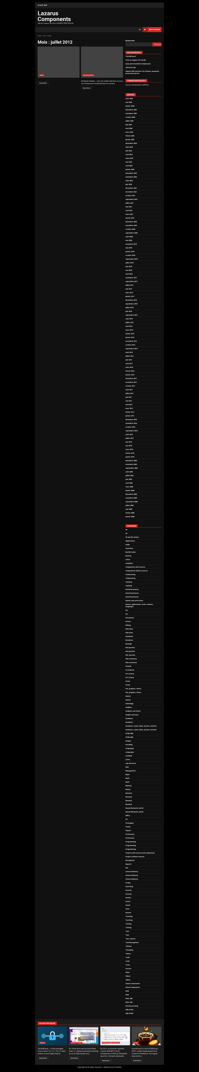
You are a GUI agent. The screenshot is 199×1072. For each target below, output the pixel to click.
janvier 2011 (130, 416)
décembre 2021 (131, 188)
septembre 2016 (132, 304)
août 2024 (129, 147)
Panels (128, 827)
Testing (128, 924)
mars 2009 (129, 487)
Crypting (129, 582)
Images (128, 741)
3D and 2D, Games (132, 537)
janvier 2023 (130, 169)
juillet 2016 (129, 307)
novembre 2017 (131, 278)
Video (128, 972)
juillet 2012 (129, 356)
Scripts (128, 883)
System (128, 913)
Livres (128, 759)
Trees (128, 965)
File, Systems (130, 655)
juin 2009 (129, 479)
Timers (128, 954)
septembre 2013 (132, 315)
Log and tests (131, 763)
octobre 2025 (130, 117)
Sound (41, 75)
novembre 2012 (131, 341)
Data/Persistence (88, 75)
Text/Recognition (132, 942)
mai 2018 (129, 270)
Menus (128, 789)
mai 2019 (129, 248)
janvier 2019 (130, 251)
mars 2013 (129, 330)
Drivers (128, 621)
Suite (127, 909)
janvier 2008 (130, 517)
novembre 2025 (131, 113)
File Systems (130, 648)
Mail (127, 767)
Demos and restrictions (134, 601)
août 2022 (129, 181)
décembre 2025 (131, 110)
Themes (129, 946)
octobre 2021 (130, 196)
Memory (129, 786)
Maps (128, 774)
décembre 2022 (131, 173)
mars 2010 (129, 449)
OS (126, 819)
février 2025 (130, 136)
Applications (130, 541)
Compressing (130, 574)
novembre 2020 (131, 225)
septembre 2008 (132, 502)
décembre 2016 (131, 300)
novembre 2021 (131, 192)
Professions (130, 834)
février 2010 (130, 453)
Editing (128, 625)
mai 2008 (129, 509)
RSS (127, 868)
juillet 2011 (129, 393)
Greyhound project (102, 62)
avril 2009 (129, 483)
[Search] (140, 30)
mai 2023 (129, 162)
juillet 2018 (129, 263)
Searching (129, 886)
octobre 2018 (130, 255)
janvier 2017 (130, 296)
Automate (129, 548)
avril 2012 (129, 363)
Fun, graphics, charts (133, 689)
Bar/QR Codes (131, 552)
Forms (128, 681)
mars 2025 (129, 132)
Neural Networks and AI (134, 808)
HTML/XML (129, 733)
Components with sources (135, 567)
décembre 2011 (131, 378)
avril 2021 (129, 210)
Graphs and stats (132, 715)
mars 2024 (129, 158)
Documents (130, 618)
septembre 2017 (132, 281)
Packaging (129, 823)
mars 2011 (129, 408)
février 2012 (130, 371)
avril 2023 (129, 166)
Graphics (129, 707)
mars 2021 (129, 214)
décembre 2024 (131, 143)
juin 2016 (129, 311)
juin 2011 (129, 397)
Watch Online (154, 29)
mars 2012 (129, 367)
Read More (43, 83)
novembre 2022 (131, 177)
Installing (129, 745)
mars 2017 (129, 293)
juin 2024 (129, 151)
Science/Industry (132, 871)
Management (131, 771)
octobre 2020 (130, 229)
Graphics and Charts (133, 711)
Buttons (129, 556)
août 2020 (129, 237)
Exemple (129, 644)
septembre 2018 (132, 259)
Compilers (129, 563)
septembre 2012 (132, 349)
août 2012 (129, 352)
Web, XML (129, 998)
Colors (128, 559)
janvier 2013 (130, 337)
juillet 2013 (129, 322)
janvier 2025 (130, 140)
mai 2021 (129, 207)
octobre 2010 (130, 427)
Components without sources (137, 571)
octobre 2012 (130, 345)
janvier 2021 (130, 218)
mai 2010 (129, 446)
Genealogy (129, 704)
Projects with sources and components (140, 853)
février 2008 (130, 513)
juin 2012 (129, 360)
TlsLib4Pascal (131, 56)
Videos (128, 976)
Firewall (128, 666)
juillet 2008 (129, 505)
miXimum (58, 62)
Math (127, 778)
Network (129, 793)
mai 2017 (129, 289)
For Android (130, 670)
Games (128, 696)
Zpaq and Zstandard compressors (138, 64)
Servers (128, 898)
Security (129, 890)
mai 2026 (129, 102)
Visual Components (133, 983)
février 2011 (130, 412)
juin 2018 (129, 266)
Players (128, 830)
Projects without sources (135, 857)
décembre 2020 (131, 222)
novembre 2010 (131, 423)
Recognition (130, 860)
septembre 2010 (132, 431)
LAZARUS (129, 756)
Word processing (132, 1006)
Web (127, 991)
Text (127, 931)
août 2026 (129, 98)
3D (126, 530)
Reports (128, 864)
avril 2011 (129, 405)
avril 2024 (129, 154)
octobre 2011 (130, 386)
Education (129, 629)
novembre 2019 (131, 244)
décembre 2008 (131, 494)
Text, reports (130, 939)
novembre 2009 (131, 464)
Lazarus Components (54, 16)
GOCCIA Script (131, 67)
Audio (128, 545)
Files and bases (131, 659)
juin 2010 (129, 442)
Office (128, 815)
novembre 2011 (131, 382)
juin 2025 (129, 125)
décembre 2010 (131, 419)
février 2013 (130, 334)
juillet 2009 (129, 475)
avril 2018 (129, 274)
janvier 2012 (130, 375)
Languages (130, 748)
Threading (129, 950)
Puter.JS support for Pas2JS (136, 60)
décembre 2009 (131, 461)
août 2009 (129, 472)
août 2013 (129, 319)
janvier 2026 (130, 106)
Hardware (129, 718)
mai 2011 (129, 401)
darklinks (107, 1067)
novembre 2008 (131, 498)
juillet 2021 (129, 203)
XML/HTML (129, 1010)
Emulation (129, 636)
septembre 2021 (132, 199)
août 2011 (129, 390)
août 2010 (129, 434)
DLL (127, 610)
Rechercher (130, 41)
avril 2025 (129, 128)
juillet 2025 (129, 121)
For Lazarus (130, 674)
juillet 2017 (129, 285)
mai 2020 (129, 240)
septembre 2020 (132, 233)
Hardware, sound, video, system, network (141, 726)
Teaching (129, 916)
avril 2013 (129, 326)
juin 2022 (129, 184)
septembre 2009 (132, 468)
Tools (128, 957)
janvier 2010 (130, 457)
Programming (131, 842)
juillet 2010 (129, 438)
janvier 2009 (130, 490)
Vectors (128, 969)
